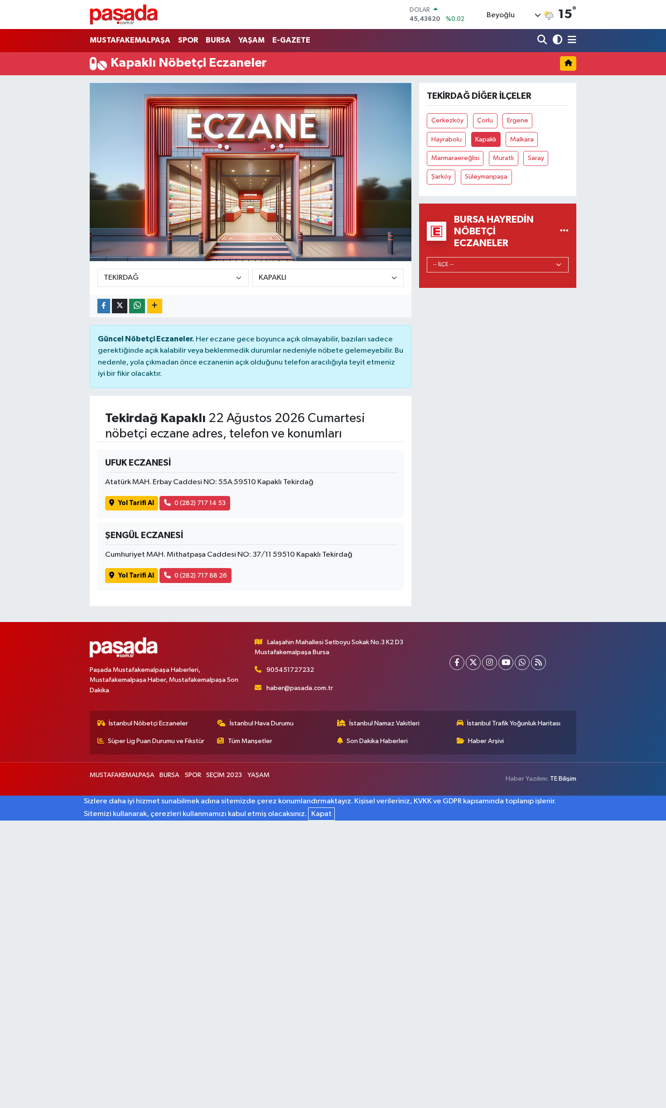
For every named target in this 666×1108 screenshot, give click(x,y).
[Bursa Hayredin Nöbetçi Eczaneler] (564, 231)
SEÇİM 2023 (224, 775)
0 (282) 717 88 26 (200, 575)
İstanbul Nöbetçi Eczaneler (148, 723)
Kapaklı (485, 139)
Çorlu (485, 120)
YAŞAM (251, 40)
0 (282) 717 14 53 (200, 503)
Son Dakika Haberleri (377, 741)
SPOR (188, 40)
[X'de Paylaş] (119, 306)
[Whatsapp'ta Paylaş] (137, 306)
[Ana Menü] (570, 40)
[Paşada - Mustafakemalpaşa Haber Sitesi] (124, 14)
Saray (536, 158)
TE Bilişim (563, 778)
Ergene (517, 120)
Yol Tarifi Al (136, 503)
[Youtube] (505, 662)
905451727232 (290, 669)
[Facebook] (456, 662)
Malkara (522, 139)
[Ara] (543, 40)
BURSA (218, 40)
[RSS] (538, 662)
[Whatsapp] (522, 662)
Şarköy (441, 176)
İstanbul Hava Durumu (262, 723)
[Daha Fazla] (154, 306)
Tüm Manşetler (250, 741)
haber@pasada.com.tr (299, 688)
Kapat (321, 814)
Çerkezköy (447, 120)
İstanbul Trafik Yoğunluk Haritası (513, 723)
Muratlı (503, 158)
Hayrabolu (446, 139)
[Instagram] (489, 662)
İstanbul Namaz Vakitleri (384, 723)
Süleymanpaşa (486, 176)
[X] (473, 662)
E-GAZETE (291, 40)
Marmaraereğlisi (455, 158)
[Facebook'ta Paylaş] (103, 306)
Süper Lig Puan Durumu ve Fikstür (156, 741)
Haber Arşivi (486, 741)
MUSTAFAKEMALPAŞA (130, 40)
